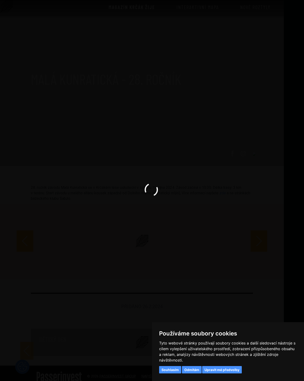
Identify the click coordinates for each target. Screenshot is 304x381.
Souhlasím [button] (170, 370)
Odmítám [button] (191, 370)
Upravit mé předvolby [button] (221, 370)
